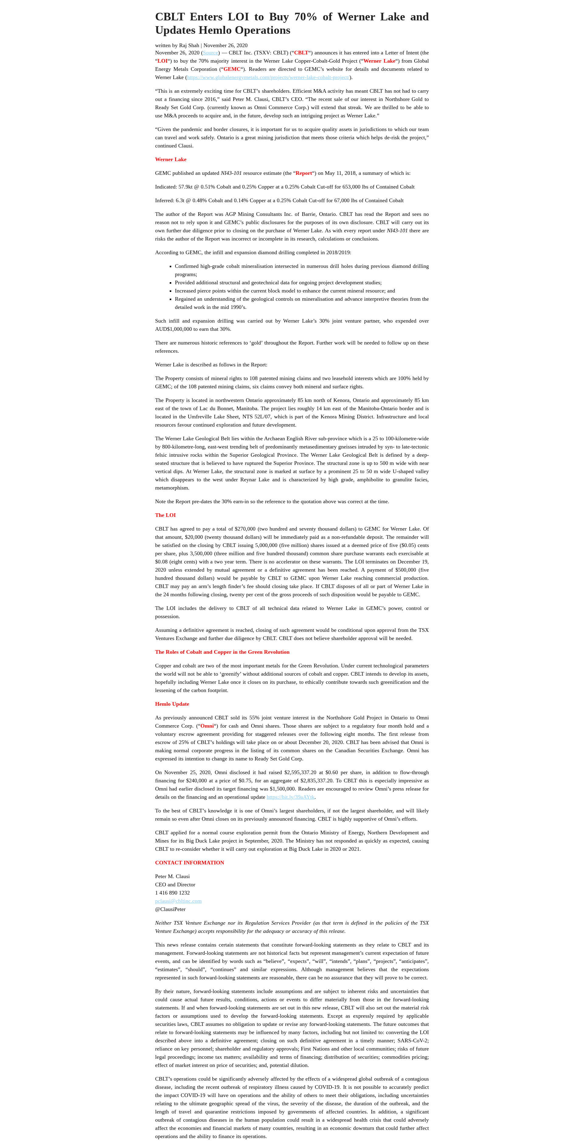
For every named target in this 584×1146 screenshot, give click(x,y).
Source (210, 53)
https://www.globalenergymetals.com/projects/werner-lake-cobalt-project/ (268, 77)
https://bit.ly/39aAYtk (291, 797)
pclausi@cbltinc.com (178, 901)
